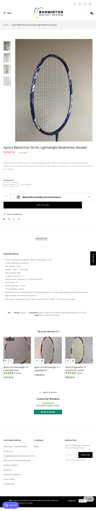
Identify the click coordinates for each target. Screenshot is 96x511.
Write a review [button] (48, 412)
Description (41, 238)
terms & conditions (12, 474)
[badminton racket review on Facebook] (74, 4)
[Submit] (42, 361)
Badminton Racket (52, 313)
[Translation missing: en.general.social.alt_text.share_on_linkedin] (14, 219)
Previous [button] (18, 90)
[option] (53, 90)
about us (7, 470)
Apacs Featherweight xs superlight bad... (16, 369)
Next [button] (89, 90)
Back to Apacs (50, 392)
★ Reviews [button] (93, 258)
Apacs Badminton (53, 315)
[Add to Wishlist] (37, 361)
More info (72, 501)
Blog (36, 446)
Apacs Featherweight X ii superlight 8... (47, 369)
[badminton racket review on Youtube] (90, 4)
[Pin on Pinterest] (19, 219)
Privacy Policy (9, 479)
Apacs (23, 313)
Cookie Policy (9, 484)
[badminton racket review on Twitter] (80, 4)
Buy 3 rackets (26, 185)
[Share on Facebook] (5, 219)
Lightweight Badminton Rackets (74, 313)
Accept (82, 501)
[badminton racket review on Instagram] (85, 4)
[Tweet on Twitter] (9, 219)
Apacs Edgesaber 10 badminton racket (75, 369)
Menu (9, 13)
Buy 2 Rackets (10, 185)
